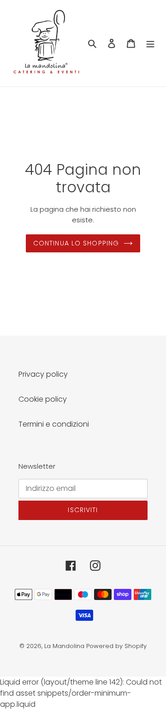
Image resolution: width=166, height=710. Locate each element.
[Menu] (150, 43)
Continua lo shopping (76, 243)
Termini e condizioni (53, 424)
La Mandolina (64, 646)
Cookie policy (42, 399)
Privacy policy (43, 374)
